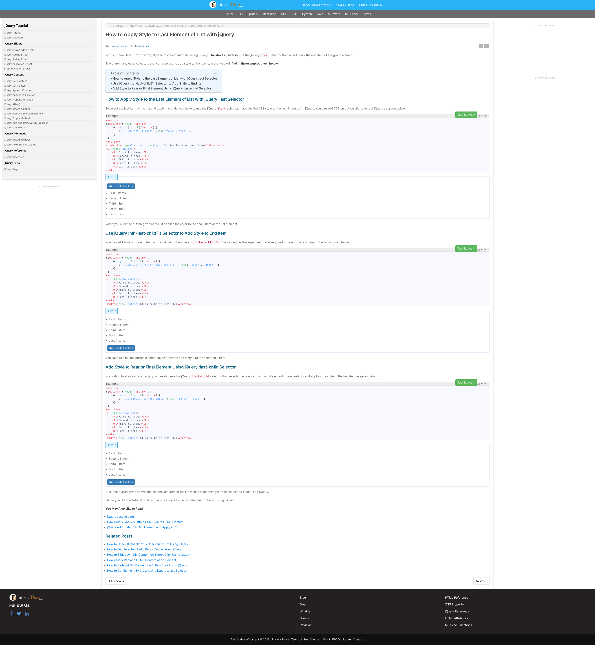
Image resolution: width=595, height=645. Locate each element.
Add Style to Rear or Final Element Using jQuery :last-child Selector (162, 88)
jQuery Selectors (13, 37)
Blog (303, 597)
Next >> (481, 581)
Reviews (305, 625)
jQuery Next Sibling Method (20, 144)
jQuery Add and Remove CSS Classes (26, 122)
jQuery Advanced (15, 133)
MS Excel (351, 14)
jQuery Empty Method (17, 118)
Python (307, 14)
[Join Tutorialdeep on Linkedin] (27, 614)
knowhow (136, 25)
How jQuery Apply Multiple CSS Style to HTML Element (145, 522)
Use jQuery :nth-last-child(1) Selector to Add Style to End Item (158, 83)
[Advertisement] (49, 210)
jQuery (253, 14)
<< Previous (116, 581)
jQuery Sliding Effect (16, 59)
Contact (358, 639)
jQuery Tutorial (12, 32)
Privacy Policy (280, 639)
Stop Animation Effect (17, 68)
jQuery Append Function (18, 90)
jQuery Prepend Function (18, 99)
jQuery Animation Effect (18, 63)
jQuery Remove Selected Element (23, 113)
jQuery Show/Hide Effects (19, 49)
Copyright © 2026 (258, 639)
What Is (305, 611)
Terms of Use (299, 639)
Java (320, 14)
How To (305, 618)
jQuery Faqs (12, 163)
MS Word (334, 14)
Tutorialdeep (117, 25)
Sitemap (315, 639)
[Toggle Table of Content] (213, 73)
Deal (303, 604)
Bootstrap (270, 14)
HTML (230, 14)
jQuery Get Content (15, 81)
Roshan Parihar (119, 46)
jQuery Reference (15, 150)
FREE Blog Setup (370, 5)
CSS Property (454, 604)
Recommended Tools (317, 5)
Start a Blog (345, 5)
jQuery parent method (17, 139)
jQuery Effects (13, 43)
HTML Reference (456, 597)
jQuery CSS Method (15, 127)
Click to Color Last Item (121, 186)
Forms (366, 14)
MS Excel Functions (458, 625)
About (326, 639)
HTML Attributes (456, 618)
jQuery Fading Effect (16, 54)
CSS (242, 14)
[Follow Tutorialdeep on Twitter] (19, 614)
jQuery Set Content (15, 85)
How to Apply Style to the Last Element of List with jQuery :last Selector (165, 78)
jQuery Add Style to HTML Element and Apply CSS (142, 527)
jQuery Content (14, 74)
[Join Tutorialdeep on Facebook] (11, 614)
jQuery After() (12, 104)
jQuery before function (17, 108)
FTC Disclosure (341, 639)
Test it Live (465, 114)
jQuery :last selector (121, 516)
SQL (295, 14)
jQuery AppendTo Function (19, 94)
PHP (284, 14)
